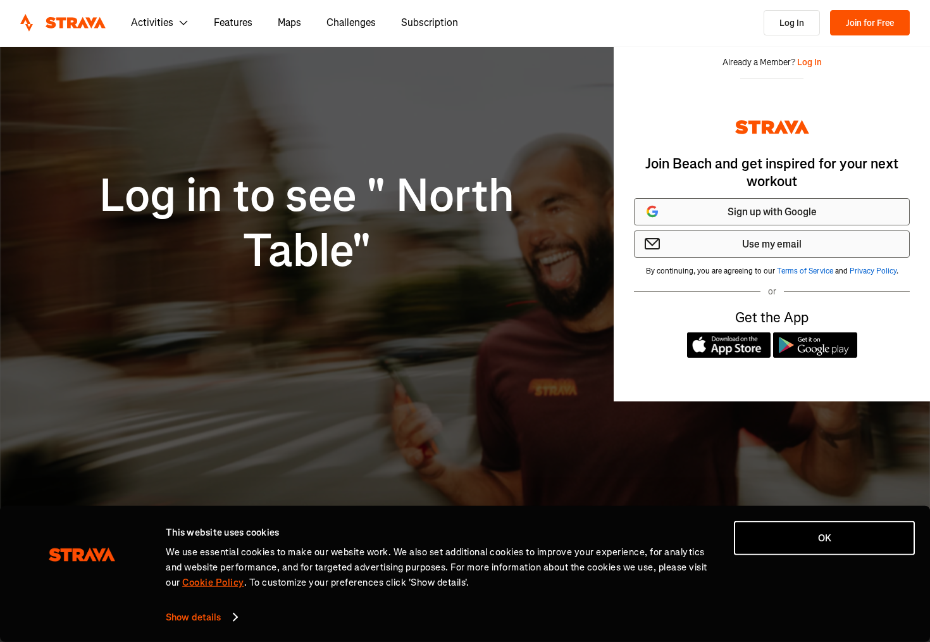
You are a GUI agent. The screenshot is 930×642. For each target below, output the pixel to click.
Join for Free (870, 23)
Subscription (429, 22)
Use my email (772, 244)
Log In (791, 23)
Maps (289, 22)
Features (233, 22)
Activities (152, 22)
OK (824, 538)
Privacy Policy (873, 271)
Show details (193, 617)
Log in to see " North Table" (306, 223)
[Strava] (63, 23)
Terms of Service (805, 271)
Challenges (351, 22)
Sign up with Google (772, 211)
